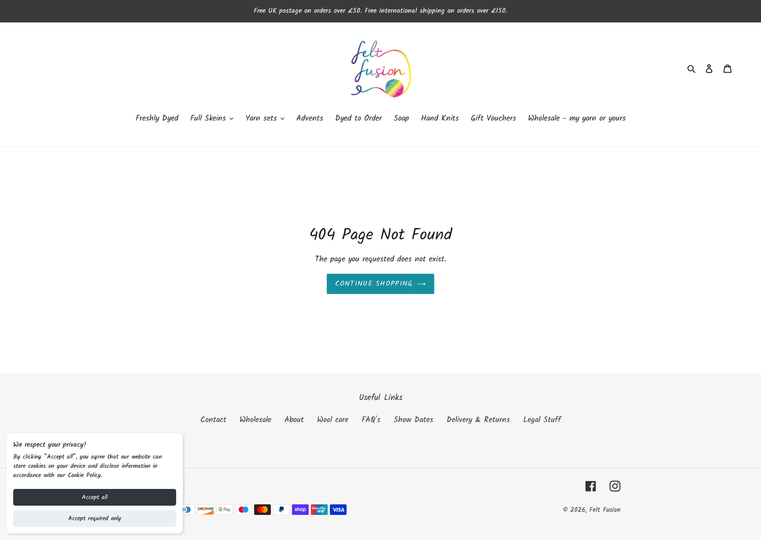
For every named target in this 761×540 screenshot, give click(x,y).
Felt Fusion (605, 510)
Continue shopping (374, 283)
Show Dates (413, 420)
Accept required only (94, 518)
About (294, 420)
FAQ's (371, 420)
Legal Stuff (542, 420)
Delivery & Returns (478, 420)
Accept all (94, 497)
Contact (213, 420)
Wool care (332, 420)
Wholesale (255, 420)
